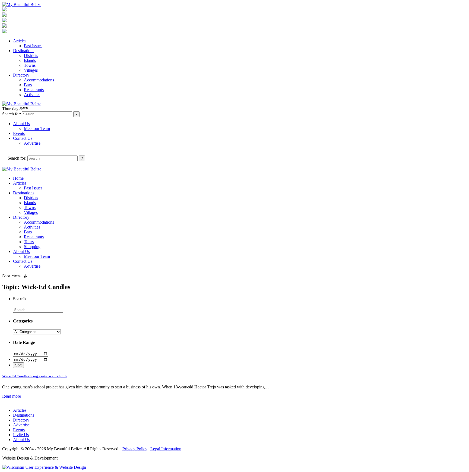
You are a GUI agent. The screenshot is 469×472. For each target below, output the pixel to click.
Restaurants (34, 89)
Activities (32, 94)
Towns (30, 65)
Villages (31, 70)
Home (18, 178)
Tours (29, 241)
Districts (31, 55)
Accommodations (39, 80)
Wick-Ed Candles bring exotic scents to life (34, 376)
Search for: (11, 114)
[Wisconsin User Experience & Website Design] (44, 467)
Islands (30, 60)
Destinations (23, 50)
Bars (28, 85)
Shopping (32, 246)
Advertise (32, 143)
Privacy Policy (134, 448)
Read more (11, 396)
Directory (21, 75)
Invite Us (21, 434)
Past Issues (33, 45)
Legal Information (165, 448)
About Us (21, 123)
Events (19, 133)
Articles (19, 41)
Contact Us (22, 138)
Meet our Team (37, 128)
